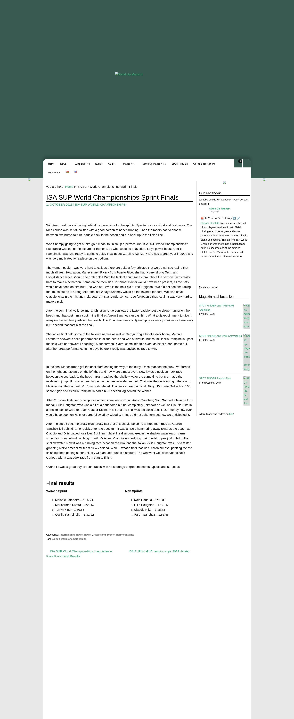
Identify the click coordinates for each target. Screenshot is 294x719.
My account (54, 172)
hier (231, 413)
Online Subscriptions (204, 163)
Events (99, 163)
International (67, 534)
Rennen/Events (125, 534)
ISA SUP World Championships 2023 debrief (159, 552)
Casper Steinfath (210, 223)
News (63, 163)
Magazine (128, 163)
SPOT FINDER (180, 163)
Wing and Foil (82, 163)
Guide (111, 163)
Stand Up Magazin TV (154, 163)
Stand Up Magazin (219, 208)
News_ (88, 534)
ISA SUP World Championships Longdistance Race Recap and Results (79, 554)
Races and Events (104, 534)
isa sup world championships (100, 204)
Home (51, 163)
